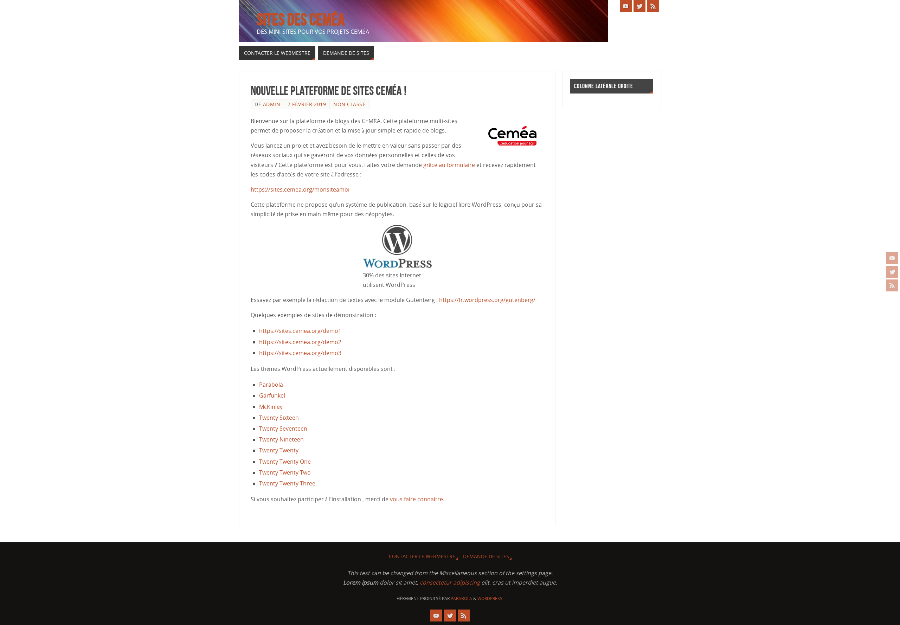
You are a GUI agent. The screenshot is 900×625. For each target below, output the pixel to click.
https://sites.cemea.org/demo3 (300, 353)
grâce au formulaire (449, 165)
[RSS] (892, 285)
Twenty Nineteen (281, 439)
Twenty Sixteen (279, 417)
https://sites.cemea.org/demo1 (300, 331)
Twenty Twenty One (285, 461)
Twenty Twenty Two (285, 472)
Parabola (271, 384)
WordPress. (490, 598)
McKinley (271, 407)
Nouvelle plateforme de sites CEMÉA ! (328, 90)
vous (397, 499)
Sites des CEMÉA (301, 19)
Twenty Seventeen (283, 428)
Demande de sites (486, 556)
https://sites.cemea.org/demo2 (300, 342)
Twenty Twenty (278, 450)
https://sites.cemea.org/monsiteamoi (300, 189)
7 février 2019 (307, 104)
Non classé (349, 104)
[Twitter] (892, 272)
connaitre (430, 499)
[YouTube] (892, 258)
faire (410, 499)
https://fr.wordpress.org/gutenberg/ (487, 300)
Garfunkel (272, 395)
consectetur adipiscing (450, 582)
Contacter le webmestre (422, 556)
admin (272, 104)
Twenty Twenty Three (287, 483)
